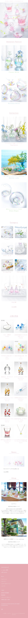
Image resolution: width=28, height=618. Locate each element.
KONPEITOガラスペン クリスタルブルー (21, 398)
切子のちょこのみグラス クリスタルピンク (7, 440)
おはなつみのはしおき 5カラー (21, 356)
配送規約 (3, 595)
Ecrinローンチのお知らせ (11, 468)
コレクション (4, 579)
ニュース (3, 586)
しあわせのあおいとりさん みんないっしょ (20, 335)
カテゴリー (3, 581)
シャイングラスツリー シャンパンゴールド (7, 398)
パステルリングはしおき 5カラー (7, 356)
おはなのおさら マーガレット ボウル (20, 419)
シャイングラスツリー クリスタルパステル (20, 377)
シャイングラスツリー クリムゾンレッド (7, 419)
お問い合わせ (4, 572)
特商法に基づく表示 (5, 599)
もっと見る (6, 471)
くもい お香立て (7, 334)
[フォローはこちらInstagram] (2, 609)
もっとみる (14, 306)
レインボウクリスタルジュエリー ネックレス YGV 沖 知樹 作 (20, 440)
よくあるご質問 (4, 570)
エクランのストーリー (6, 583)
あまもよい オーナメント (7, 376)
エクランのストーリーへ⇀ (14, 24)
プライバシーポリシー (6, 597)
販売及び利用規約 (5, 592)
